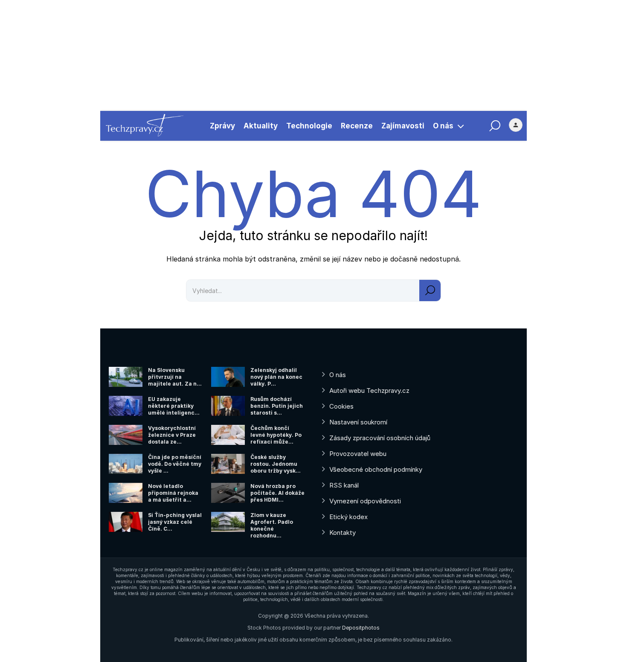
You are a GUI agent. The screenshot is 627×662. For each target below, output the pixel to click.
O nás (443, 126)
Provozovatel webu (357, 454)
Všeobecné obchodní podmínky (375, 469)
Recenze (357, 126)
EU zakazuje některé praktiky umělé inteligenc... (174, 406)
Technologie (309, 126)
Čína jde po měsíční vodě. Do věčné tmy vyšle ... (174, 464)
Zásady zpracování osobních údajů (379, 438)
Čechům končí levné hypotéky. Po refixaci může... (276, 435)
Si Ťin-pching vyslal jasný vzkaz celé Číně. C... (175, 522)
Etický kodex (348, 517)
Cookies (341, 406)
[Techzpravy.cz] (144, 126)
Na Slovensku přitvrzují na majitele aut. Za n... (175, 377)
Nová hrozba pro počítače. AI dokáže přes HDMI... (277, 493)
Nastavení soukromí (358, 422)
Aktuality (261, 126)
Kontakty (342, 532)
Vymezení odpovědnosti (365, 501)
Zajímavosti (402, 126)
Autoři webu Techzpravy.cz (369, 390)
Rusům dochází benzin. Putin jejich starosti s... (276, 406)
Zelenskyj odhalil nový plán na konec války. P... (276, 377)
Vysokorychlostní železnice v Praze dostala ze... (172, 435)
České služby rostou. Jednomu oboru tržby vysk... (275, 464)
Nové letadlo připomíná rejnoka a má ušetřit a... (173, 493)
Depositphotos (361, 627)
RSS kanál (344, 485)
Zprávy (222, 126)
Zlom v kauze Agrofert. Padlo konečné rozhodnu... (271, 525)
